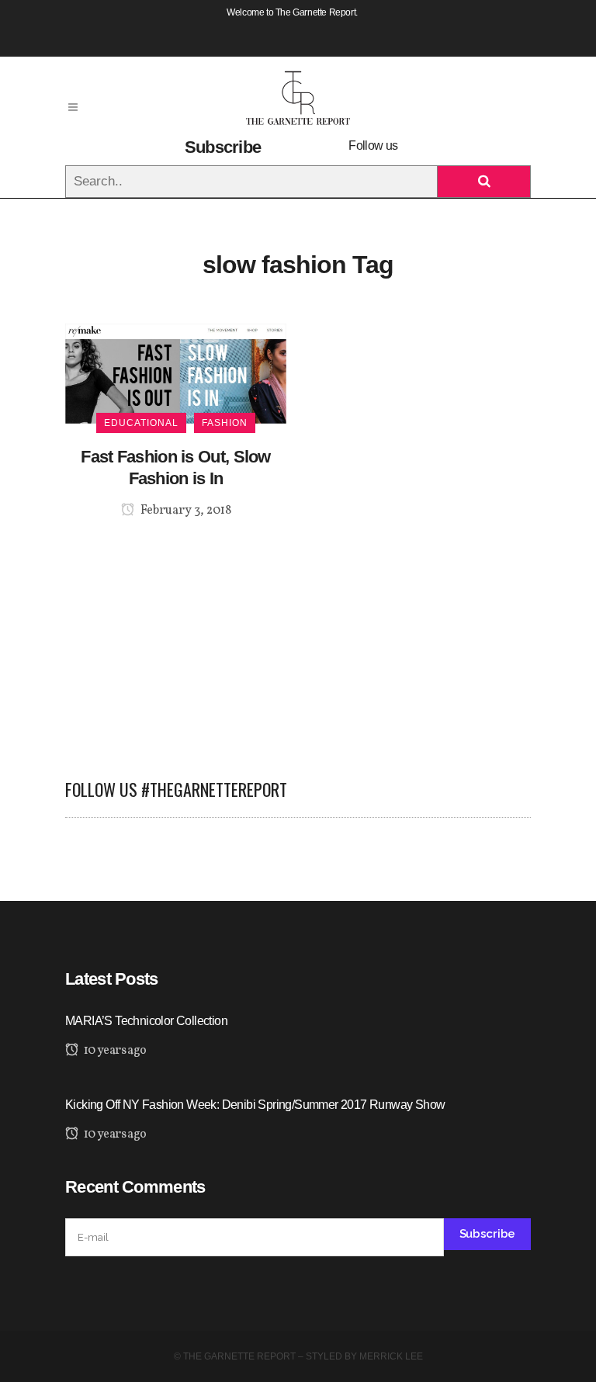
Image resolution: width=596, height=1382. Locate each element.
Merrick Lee (391, 1356)
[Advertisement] (298, 639)
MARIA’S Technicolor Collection (146, 1020)
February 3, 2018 (184, 510)
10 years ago (113, 1050)
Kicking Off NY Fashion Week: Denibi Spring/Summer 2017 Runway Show (255, 1104)
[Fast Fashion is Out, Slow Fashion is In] (175, 372)
